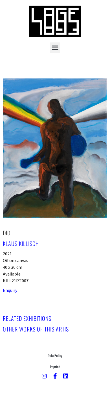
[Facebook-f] (55, 376)
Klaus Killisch (21, 243)
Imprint (55, 366)
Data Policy (55, 355)
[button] (55, 47)
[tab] (27, 318)
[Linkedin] (66, 376)
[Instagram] (44, 376)
